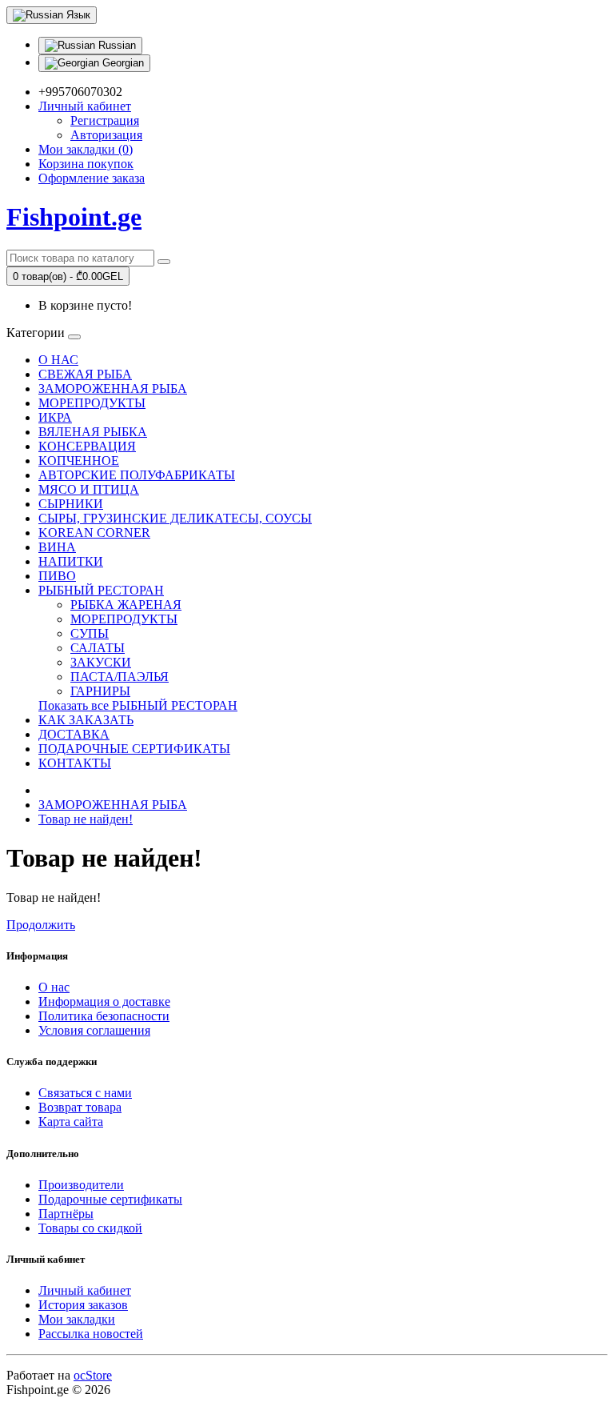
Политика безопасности (103, 1016)
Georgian (121, 63)
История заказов (83, 1305)
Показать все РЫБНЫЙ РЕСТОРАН (137, 705)
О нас (54, 987)
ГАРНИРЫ (100, 691)
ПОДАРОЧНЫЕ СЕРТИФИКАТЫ (134, 748)
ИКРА (55, 417)
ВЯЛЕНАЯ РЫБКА (92, 432)
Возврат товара (80, 1107)
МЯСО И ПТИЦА (88, 489)
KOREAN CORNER (94, 532)
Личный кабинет (84, 1290)
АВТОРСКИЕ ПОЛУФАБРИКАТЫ (136, 475)
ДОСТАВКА (74, 734)
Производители (81, 1185)
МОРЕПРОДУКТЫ (92, 403)
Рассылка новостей (90, 1333)
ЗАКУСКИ (100, 662)
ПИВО (57, 576)
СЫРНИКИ (70, 504)
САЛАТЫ (97, 648)
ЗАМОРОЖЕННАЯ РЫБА (112, 388)
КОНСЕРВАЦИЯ (87, 446)
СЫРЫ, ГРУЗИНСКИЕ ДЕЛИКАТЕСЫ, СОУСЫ (175, 518)
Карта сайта (70, 1121)
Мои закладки (76, 1319)
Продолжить (40, 924)
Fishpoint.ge (74, 216)
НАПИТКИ (70, 561)
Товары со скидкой (90, 1228)
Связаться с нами (85, 1093)
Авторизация (106, 135)
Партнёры (66, 1213)
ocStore (93, 1375)
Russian (115, 45)
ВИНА (57, 547)
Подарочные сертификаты (110, 1199)
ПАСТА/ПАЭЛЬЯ (119, 676)
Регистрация (104, 120)
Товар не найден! (85, 819)
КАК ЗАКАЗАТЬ (86, 720)
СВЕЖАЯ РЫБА (85, 374)
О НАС (58, 360)
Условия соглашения (94, 1030)
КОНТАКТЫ (74, 763)
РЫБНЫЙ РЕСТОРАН (101, 590)
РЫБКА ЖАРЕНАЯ (125, 604)
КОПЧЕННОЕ (78, 460)
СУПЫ (89, 633)
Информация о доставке (104, 1001)
